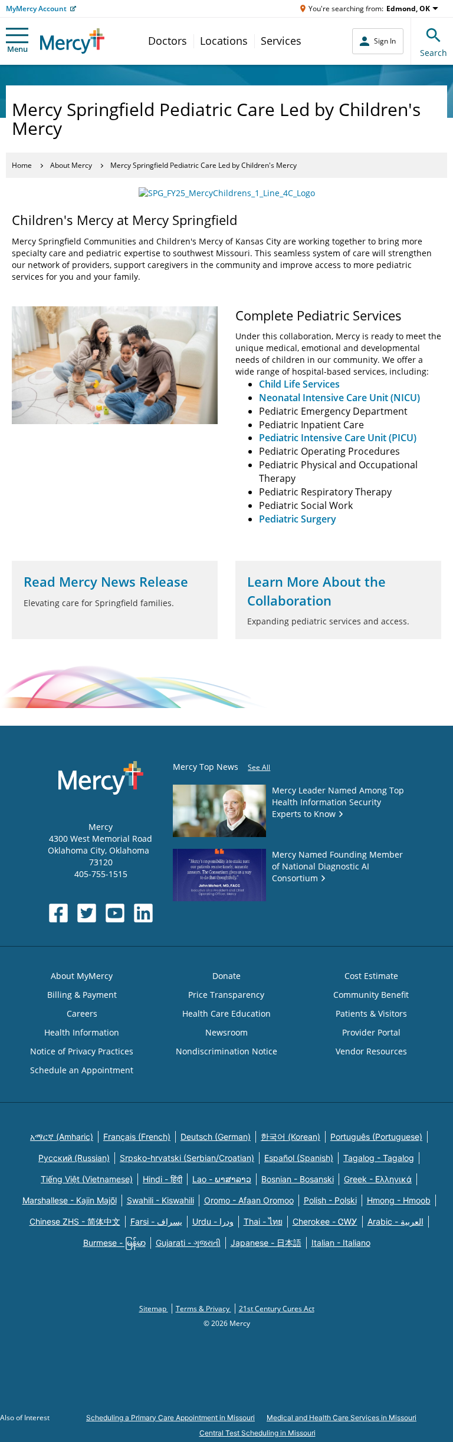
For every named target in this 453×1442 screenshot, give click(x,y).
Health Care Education (226, 1013)
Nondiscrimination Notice (226, 1051)
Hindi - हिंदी (162, 1179)
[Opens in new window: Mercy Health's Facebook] (58, 913)
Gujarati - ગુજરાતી (188, 1243)
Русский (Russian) (74, 1158)
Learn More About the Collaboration (316, 590)
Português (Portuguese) (376, 1137)
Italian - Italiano (340, 1243)
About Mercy (71, 165)
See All (259, 767)
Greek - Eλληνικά (378, 1179)
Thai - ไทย (263, 1221)
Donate (226, 975)
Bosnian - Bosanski (297, 1179)
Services (281, 41)
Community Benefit (371, 994)
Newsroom (226, 1032)
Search (433, 52)
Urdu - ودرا (213, 1221)
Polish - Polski (330, 1200)
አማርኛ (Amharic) (61, 1137)
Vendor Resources (371, 1051)
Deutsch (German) (215, 1137)
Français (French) (136, 1137)
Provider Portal (371, 1032)
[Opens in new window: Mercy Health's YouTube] (115, 913)
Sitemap (153, 1309)
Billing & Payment (82, 994)
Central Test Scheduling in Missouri (257, 1432)
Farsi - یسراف (156, 1221)
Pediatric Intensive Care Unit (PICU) (337, 437)
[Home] (72, 41)
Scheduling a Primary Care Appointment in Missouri (170, 1417)
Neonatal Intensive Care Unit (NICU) (339, 397)
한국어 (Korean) (290, 1137)
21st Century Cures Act (276, 1309)
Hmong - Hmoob (399, 1200)
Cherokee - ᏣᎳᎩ (325, 1221)
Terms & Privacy (203, 1309)
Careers (82, 1013)
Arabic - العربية (395, 1221)
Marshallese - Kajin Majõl (69, 1200)
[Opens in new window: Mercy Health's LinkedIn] (143, 913)
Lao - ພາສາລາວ (221, 1179)
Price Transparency (226, 994)
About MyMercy (82, 975)
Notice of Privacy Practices (81, 1051)
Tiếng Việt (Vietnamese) (87, 1179)
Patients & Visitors (371, 1013)
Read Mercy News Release (106, 581)
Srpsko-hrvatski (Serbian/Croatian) (187, 1158)
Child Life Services (299, 384)
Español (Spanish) (298, 1158)
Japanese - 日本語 (266, 1243)
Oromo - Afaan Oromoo (249, 1200)
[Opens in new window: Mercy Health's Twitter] (86, 913)
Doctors (167, 41)
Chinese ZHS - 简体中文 (74, 1221)
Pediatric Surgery (297, 518)
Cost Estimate (371, 975)
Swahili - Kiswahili (160, 1200)
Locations (224, 41)
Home (22, 165)
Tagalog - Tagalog (378, 1158)
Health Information (81, 1032)
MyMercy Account (36, 9)
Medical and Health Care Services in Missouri (341, 1417)
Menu (17, 49)
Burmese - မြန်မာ (114, 1243)
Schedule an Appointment (81, 1070)
